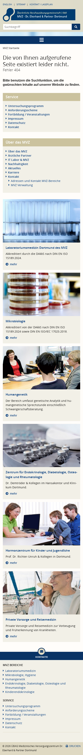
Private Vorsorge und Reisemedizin (31, 619)
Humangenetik (17, 394)
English (7, 4)
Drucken (75, 746)
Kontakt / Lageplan (41, 4)
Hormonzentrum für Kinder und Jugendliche (38, 550)
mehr (13, 264)
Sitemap (21, 4)
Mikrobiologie (15, 321)
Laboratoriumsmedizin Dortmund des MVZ (36, 248)
